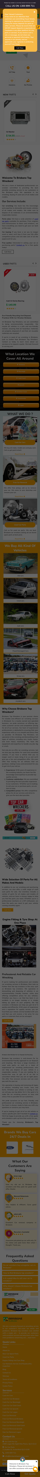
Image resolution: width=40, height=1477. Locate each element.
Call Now (19, 48)
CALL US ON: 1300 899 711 (20, 5)
